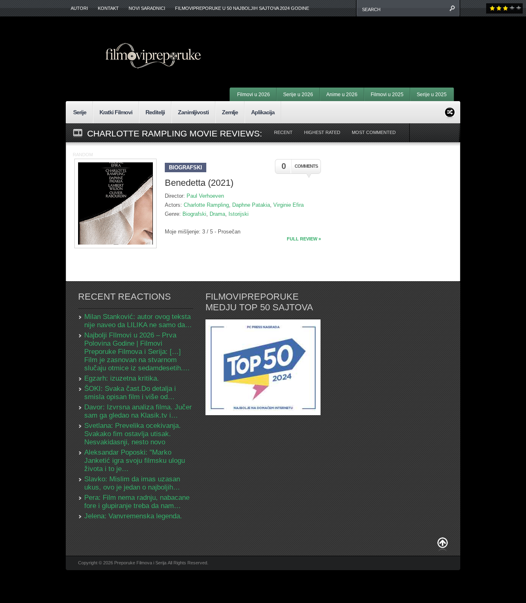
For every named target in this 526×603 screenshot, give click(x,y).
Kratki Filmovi (115, 112)
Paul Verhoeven (205, 196)
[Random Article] (449, 111)
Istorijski (238, 214)
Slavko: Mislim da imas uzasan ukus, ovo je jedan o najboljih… (132, 483)
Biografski (185, 167)
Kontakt (108, 8)
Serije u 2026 (298, 94)
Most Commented (374, 132)
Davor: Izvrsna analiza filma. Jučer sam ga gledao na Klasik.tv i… (138, 411)
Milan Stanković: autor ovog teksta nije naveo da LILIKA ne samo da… (138, 321)
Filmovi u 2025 (387, 94)
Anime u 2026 (342, 94)
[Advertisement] (352, 41)
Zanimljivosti (193, 112)
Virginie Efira (288, 205)
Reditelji (155, 112)
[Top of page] (442, 544)
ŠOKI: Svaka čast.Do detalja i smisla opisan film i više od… (130, 393)
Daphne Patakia (251, 205)
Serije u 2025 (432, 94)
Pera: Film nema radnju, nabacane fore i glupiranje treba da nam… (136, 502)
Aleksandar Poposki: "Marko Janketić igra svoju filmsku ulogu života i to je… (134, 460)
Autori (79, 8)
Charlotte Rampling (206, 205)
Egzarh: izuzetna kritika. (121, 378)
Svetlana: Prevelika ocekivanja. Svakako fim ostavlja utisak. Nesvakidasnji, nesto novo (132, 434)
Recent (283, 132)
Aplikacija (263, 112)
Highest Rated (322, 132)
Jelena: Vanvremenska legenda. (133, 516)
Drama (217, 214)
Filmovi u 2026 (253, 94)
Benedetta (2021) (199, 183)
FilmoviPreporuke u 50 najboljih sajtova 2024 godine (242, 8)
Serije (79, 112)
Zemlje (230, 112)
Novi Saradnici (147, 8)
